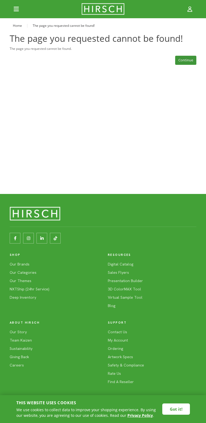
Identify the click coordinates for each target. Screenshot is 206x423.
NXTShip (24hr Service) (29, 289)
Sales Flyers (118, 272)
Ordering (115, 348)
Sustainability (21, 348)
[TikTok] (55, 238)
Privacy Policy (140, 415)
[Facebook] (15, 238)
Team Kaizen (21, 340)
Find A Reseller (121, 381)
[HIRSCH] (103, 9)
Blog (111, 305)
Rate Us (114, 373)
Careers (17, 365)
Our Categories (23, 272)
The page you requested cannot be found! (64, 25)
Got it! (176, 409)
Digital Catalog (120, 264)
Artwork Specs (120, 356)
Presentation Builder (125, 280)
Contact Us (117, 332)
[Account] (190, 9)
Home (17, 25)
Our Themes (20, 280)
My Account (118, 340)
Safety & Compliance (126, 365)
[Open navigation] (16, 9)
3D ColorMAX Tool (124, 289)
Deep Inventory (23, 297)
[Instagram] (28, 238)
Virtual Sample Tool (125, 297)
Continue (185, 60)
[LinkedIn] (41, 238)
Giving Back (19, 356)
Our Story (18, 332)
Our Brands (20, 264)
